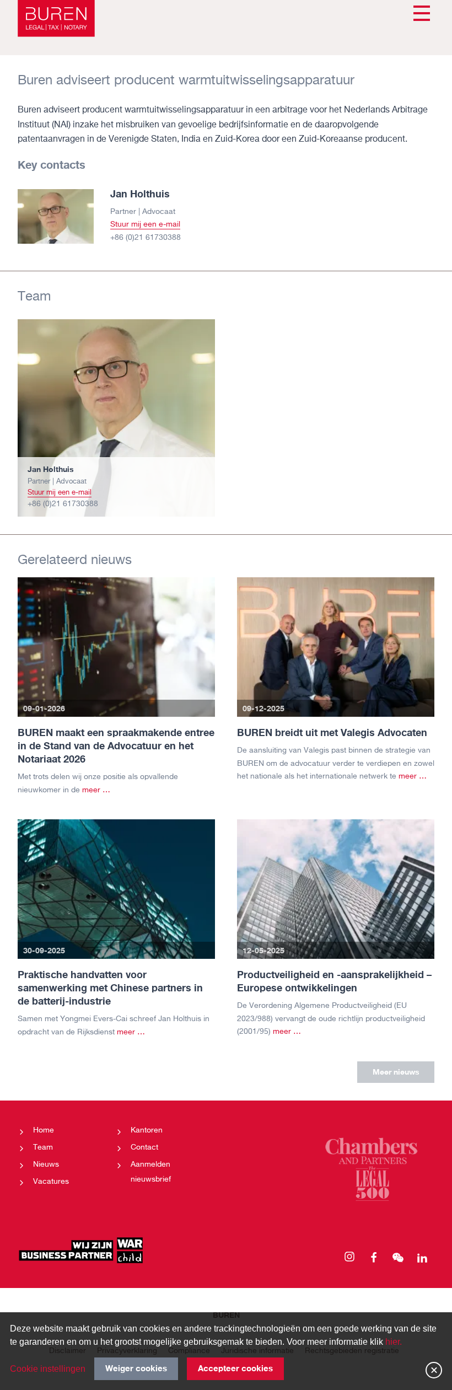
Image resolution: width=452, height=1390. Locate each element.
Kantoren (147, 1130)
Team (43, 1147)
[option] (116, 418)
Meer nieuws (396, 1071)
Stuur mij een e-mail (145, 224)
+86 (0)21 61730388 (145, 237)
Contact (144, 1147)
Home (43, 1130)
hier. (393, 1341)
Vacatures (51, 1181)
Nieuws (46, 1164)
